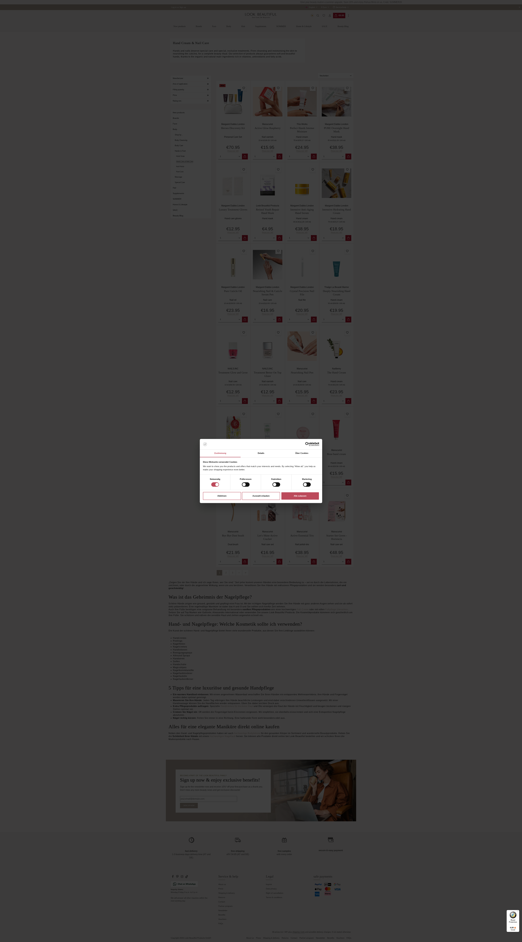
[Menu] (517, 911)
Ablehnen (221, 496)
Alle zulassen (300, 496)
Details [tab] (261, 453)
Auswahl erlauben (261, 496)
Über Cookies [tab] (301, 453)
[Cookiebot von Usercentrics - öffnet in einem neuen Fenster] (307, 444)
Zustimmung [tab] (220, 453)
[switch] (246, 484)
